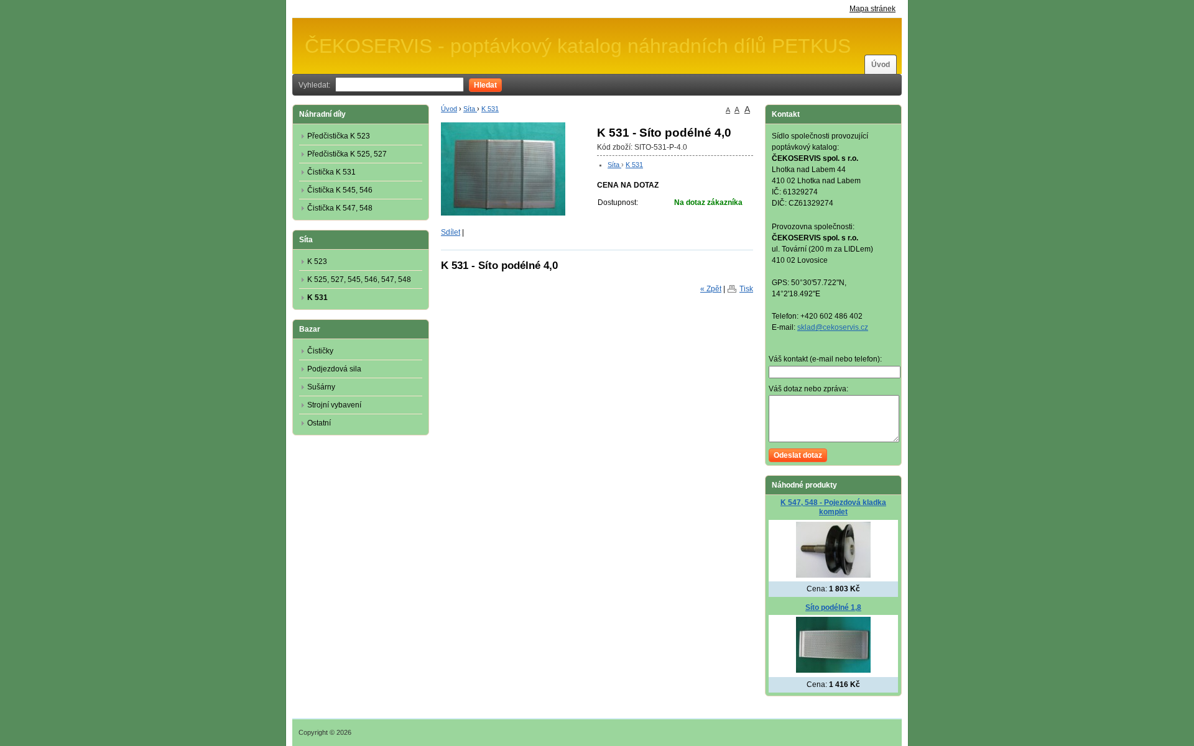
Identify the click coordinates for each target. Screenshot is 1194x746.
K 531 (490, 108)
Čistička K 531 (331, 172)
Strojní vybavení (334, 405)
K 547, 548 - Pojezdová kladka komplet (833, 507)
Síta (470, 108)
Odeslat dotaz (798, 455)
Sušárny (321, 387)
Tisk (746, 288)
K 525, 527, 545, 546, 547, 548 (359, 279)
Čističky (320, 351)
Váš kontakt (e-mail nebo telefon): (825, 359)
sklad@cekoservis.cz (832, 327)
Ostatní (319, 423)
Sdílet (450, 232)
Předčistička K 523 (338, 136)
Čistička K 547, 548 (340, 208)
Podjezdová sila (334, 369)
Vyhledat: (314, 85)
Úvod (880, 64)
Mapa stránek (872, 8)
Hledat (485, 85)
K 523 (317, 261)
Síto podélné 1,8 (833, 607)
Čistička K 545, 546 (340, 190)
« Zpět (710, 288)
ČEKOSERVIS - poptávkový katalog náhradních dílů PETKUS (578, 46)
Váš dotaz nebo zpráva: (808, 388)
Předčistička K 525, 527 (347, 154)
